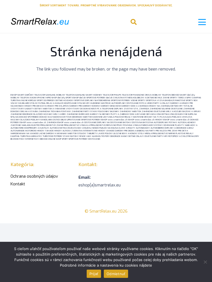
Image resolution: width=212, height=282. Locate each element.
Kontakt (17, 184)
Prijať (94, 274)
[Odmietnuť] (205, 262)
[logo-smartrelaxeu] (39, 22)
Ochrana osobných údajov (34, 176)
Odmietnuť (116, 274)
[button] (133, 22)
